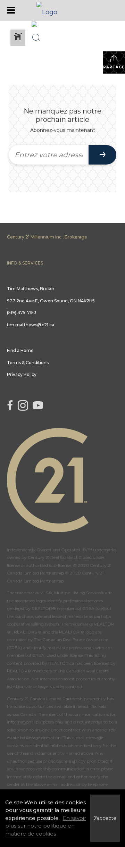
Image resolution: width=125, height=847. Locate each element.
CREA (88, 608)
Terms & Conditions (28, 362)
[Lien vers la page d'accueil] (62, 10)
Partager (114, 67)
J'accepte (105, 818)
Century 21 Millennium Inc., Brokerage (47, 237)
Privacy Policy (21, 374)
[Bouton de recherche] (36, 37)
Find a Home (20, 350)
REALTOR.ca (61, 663)
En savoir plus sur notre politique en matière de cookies (45, 826)
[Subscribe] (102, 155)
